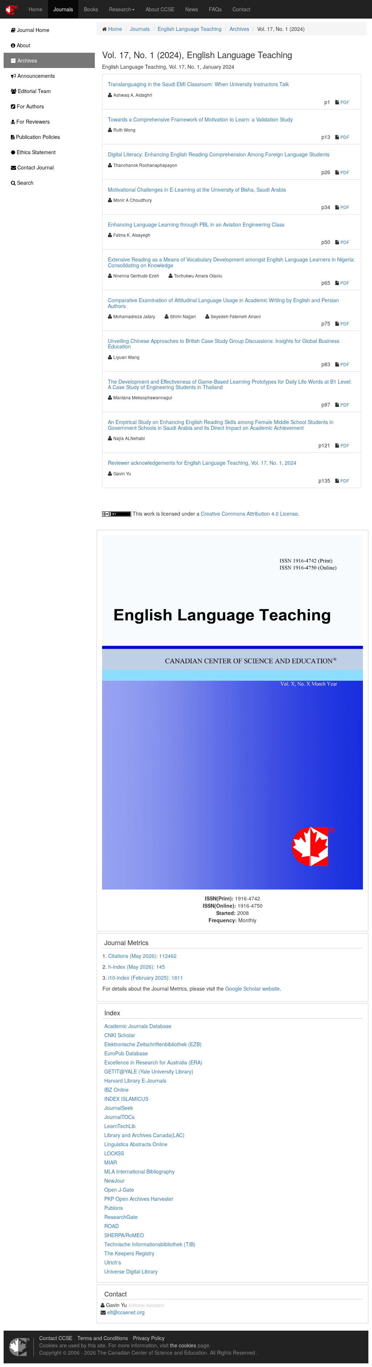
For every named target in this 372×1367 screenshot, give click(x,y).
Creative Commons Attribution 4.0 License (249, 513)
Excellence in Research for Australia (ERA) (153, 1062)
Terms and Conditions (102, 1338)
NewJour (114, 1180)
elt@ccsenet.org (126, 1312)
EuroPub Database (126, 1053)
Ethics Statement (35, 152)
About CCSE (160, 9)
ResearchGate (121, 1216)
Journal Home (32, 29)
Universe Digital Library (131, 1271)
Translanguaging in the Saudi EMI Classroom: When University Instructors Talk (198, 84)
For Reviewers (32, 121)
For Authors (29, 106)
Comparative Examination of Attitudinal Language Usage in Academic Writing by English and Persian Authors (223, 302)
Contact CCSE (55, 1338)
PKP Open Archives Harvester (138, 1198)
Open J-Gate (119, 1189)
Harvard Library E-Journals (135, 1080)
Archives (239, 28)
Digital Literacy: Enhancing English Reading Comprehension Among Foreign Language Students (218, 154)
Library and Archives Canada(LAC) (144, 1135)
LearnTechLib (120, 1126)
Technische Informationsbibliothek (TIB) (149, 1244)
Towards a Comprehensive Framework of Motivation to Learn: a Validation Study (200, 119)
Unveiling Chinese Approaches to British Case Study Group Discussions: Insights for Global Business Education (223, 343)
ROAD (111, 1226)
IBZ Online (116, 1089)
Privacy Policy (149, 1338)
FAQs (215, 9)
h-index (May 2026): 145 (136, 966)
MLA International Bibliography (139, 1171)
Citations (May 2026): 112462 (142, 955)
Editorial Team (33, 91)
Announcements (35, 75)
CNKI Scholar (119, 1035)
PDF (344, 102)
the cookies (183, 1345)
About (22, 45)
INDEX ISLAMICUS (126, 1098)
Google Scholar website (252, 988)
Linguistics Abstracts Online (135, 1144)
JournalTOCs (119, 1116)
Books (91, 9)
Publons (113, 1207)
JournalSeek (118, 1107)
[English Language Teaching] (232, 711)
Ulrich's (112, 1262)
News (191, 9)
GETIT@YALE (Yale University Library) (148, 1071)
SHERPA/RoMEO (124, 1235)
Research (120, 9)
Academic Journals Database (137, 1026)
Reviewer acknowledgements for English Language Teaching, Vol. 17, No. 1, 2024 (202, 462)
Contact (241, 9)
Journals (63, 9)
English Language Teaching (190, 28)
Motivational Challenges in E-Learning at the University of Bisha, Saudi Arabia (197, 189)
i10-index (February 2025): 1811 (145, 977)
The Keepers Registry (129, 1253)
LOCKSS (114, 1153)
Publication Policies (37, 136)
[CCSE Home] (11, 9)
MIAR (110, 1162)
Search (24, 182)
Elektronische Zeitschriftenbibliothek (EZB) (153, 1044)
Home (36, 9)
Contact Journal (35, 167)
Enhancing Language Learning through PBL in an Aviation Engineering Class (196, 224)
